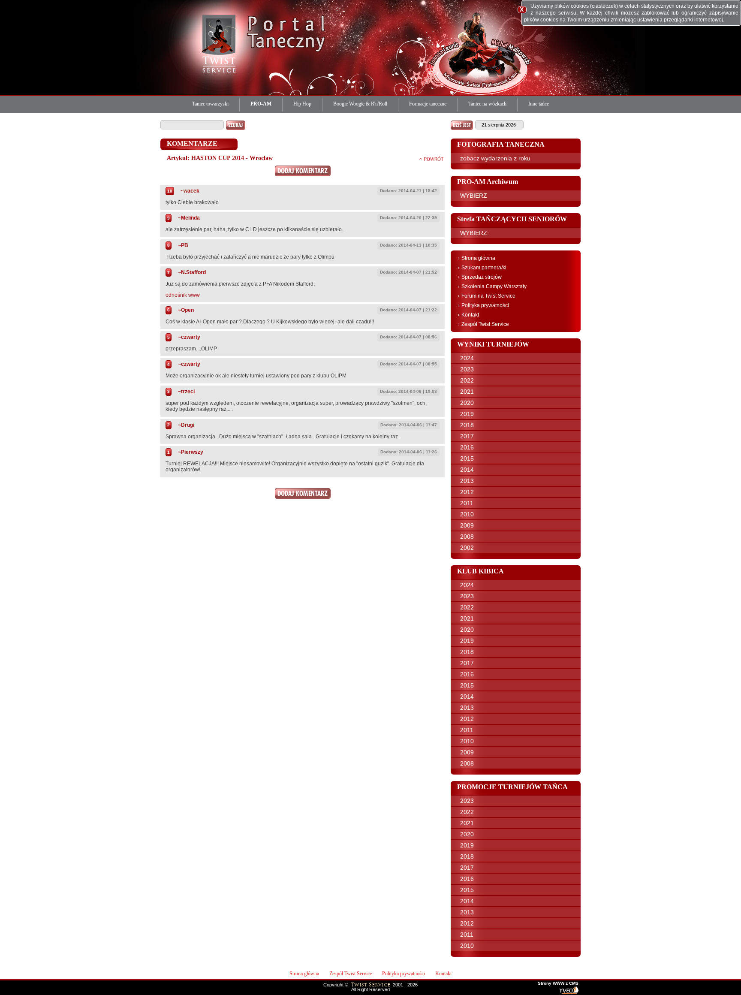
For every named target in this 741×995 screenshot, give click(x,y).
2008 (467, 536)
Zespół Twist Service (485, 324)
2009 (467, 525)
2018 (467, 425)
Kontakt (470, 315)
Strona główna (478, 258)
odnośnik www (183, 295)
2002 (467, 547)
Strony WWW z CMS (558, 983)
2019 (467, 413)
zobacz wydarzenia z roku (495, 158)
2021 (467, 391)
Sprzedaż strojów (481, 277)
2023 (467, 369)
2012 (467, 491)
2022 (467, 380)
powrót (431, 158)
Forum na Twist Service (488, 296)
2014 (467, 469)
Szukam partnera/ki (483, 268)
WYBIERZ (473, 195)
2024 (467, 358)
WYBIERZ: (474, 232)
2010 (467, 514)
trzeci (188, 392)
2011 (466, 503)
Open (187, 310)
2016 (467, 447)
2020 (467, 402)
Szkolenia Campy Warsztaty (494, 286)
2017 (467, 436)
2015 (467, 458)
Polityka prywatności (485, 305)
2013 (467, 480)
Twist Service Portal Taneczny (220, 42)
